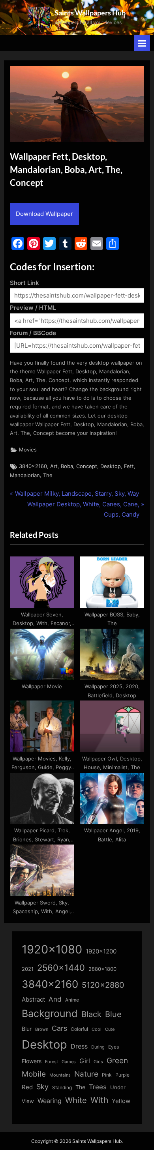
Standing (62, 1087)
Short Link (24, 283)
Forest (51, 1061)
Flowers (31, 1061)
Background (50, 1013)
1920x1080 (52, 949)
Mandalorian (25, 475)
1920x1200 (101, 951)
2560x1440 (61, 967)
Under (118, 1087)
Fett (129, 466)
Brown (41, 1029)
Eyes (113, 1047)
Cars (59, 1028)
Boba (67, 466)
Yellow (121, 1101)
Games (69, 1061)
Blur (27, 1029)
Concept (86, 466)
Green (117, 1060)
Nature (86, 1074)
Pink (107, 1075)
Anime (72, 1000)
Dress (79, 1046)
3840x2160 (33, 466)
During (98, 1047)
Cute (110, 1029)
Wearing (50, 1101)
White (76, 1100)
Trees (98, 1087)
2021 (28, 969)
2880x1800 (102, 969)
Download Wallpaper (44, 213)
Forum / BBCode (33, 333)
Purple (122, 1075)
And (55, 999)
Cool (96, 1029)
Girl (84, 1061)
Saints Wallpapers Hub (90, 12)
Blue (113, 1014)
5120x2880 (103, 985)
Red (27, 1087)
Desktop (110, 466)
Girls (98, 1061)
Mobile (34, 1074)
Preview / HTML (33, 307)
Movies (28, 450)
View (28, 1101)
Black (91, 1014)
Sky (42, 1087)
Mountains (60, 1075)
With (99, 1100)
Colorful (79, 1029)
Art (54, 466)
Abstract (33, 999)
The (48, 475)
